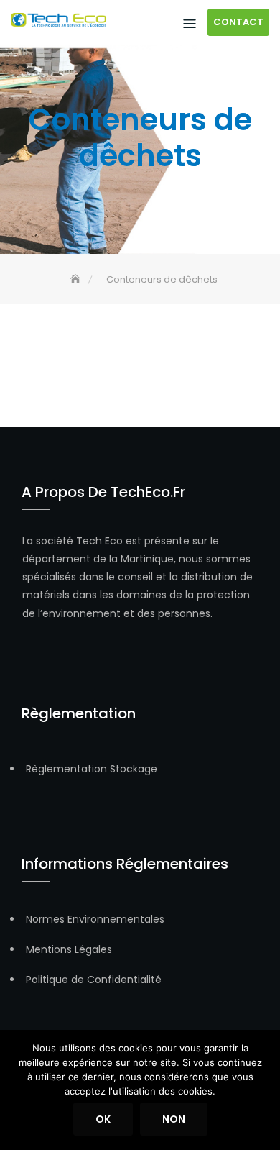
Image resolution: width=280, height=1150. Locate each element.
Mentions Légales (69, 949)
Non (173, 1119)
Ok (103, 1119)
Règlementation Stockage (91, 769)
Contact (238, 22)
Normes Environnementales (95, 919)
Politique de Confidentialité (94, 979)
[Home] (76, 279)
